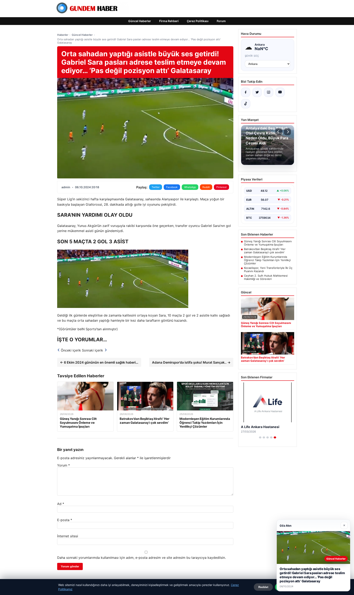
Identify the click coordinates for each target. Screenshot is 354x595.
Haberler (62, 34)
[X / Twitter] (257, 92)
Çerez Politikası (198, 21)
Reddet (263, 587)
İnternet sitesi (67, 536)
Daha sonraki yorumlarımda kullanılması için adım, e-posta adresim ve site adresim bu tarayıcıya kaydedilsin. (141, 558)
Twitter (156, 187)
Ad (60, 504)
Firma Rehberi (169, 21)
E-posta (64, 520)
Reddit (206, 187)
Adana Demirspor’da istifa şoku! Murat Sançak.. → (191, 362)
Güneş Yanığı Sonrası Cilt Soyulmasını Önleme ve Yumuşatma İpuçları (268, 243)
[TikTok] (245, 103)
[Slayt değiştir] (260, 437)
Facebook (172, 187)
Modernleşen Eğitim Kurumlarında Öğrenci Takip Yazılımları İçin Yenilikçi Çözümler (267, 260)
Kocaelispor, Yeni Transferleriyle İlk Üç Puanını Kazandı (268, 269)
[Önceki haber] (278, 131)
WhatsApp (190, 187)
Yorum (63, 465)
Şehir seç (252, 55)
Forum (221, 21)
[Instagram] (268, 92)
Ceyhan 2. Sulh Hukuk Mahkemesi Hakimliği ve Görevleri (266, 277)
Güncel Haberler (139, 21)
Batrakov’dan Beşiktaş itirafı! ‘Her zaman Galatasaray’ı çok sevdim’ (265, 250)
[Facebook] (245, 92)
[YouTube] (280, 92)
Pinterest (221, 187)
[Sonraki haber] (287, 131)
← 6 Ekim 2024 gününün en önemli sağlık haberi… (99, 362)
